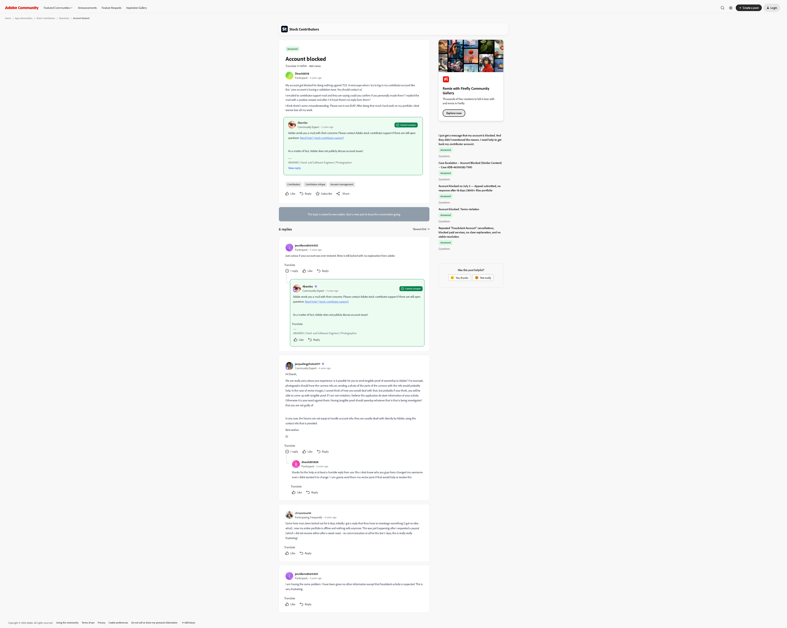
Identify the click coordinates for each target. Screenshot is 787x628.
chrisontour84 (303, 513)
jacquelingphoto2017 (307, 364)
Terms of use (88, 622)
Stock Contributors (45, 18)
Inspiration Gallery (136, 7)
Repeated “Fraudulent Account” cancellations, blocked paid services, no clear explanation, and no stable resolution (470, 232)
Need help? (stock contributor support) (322, 138)
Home (8, 18)
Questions (64, 18)
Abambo (302, 122)
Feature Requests (111, 7)
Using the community (67, 622)
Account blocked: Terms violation (459, 209)
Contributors (293, 184)
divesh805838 (309, 462)
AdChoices (189, 622)
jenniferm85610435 (306, 245)
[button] (749, 8)
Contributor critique (315, 184)
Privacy (101, 622)
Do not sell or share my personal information (154, 622)
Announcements (87, 7)
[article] (353, 258)
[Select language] (731, 8)
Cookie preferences (118, 622)
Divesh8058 (302, 73)
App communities (24, 18)
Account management (342, 184)
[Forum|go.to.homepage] (22, 8)
